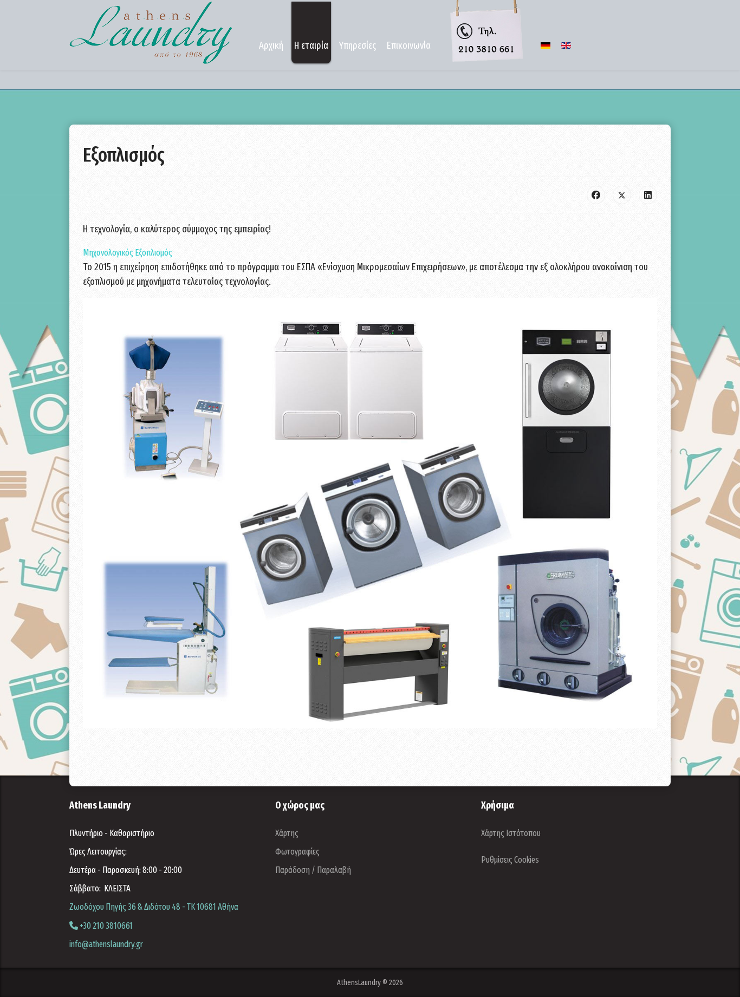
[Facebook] (596, 195)
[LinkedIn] (648, 195)
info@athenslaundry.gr (106, 944)
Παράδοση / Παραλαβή (313, 870)
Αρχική (271, 45)
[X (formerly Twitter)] (622, 195)
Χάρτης (286, 833)
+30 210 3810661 (105, 926)
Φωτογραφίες (297, 851)
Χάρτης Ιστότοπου (511, 833)
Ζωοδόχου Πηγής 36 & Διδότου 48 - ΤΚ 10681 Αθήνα (153, 907)
